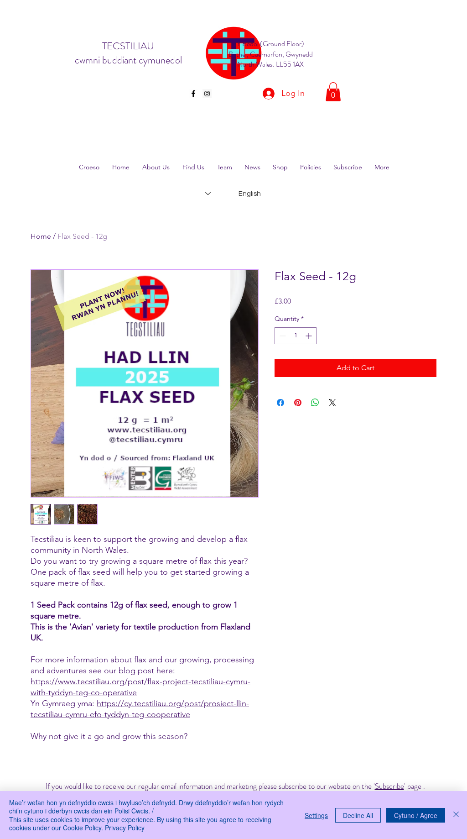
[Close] (456, 815)
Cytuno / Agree (415, 815)
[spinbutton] (295, 336)
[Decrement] (281, 336)
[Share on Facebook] (280, 402)
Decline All (358, 815)
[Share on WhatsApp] (315, 402)
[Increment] (309, 336)
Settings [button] (316, 815)
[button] (333, 91)
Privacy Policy (125, 827)
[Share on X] (332, 402)
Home (41, 236)
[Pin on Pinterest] (297, 402)
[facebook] (193, 93)
